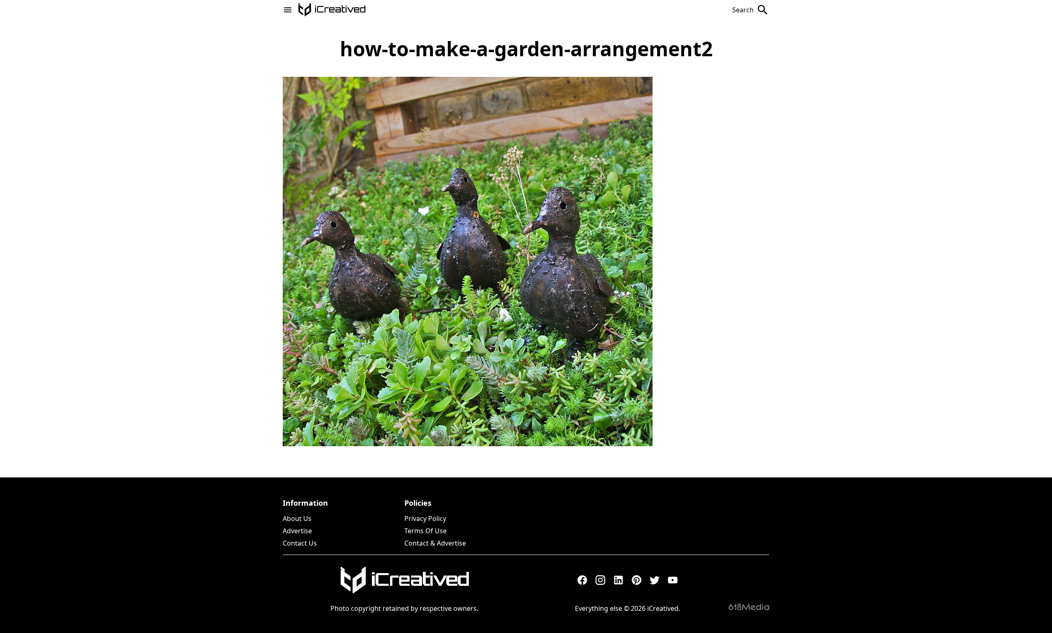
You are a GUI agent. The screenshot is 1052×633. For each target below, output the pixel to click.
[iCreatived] (404, 580)
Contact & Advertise (435, 543)
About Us (297, 518)
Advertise (297, 530)
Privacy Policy (425, 518)
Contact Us (300, 543)
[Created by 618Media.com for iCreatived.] (749, 606)
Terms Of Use (425, 530)
